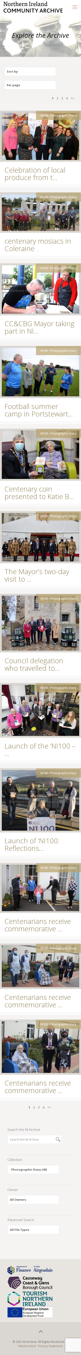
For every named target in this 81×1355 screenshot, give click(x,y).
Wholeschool (27, 1346)
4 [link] (67, 98)
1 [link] (53, 98)
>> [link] (72, 98)
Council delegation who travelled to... (33, 664)
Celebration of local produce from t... (34, 173)
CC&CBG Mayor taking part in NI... (39, 327)
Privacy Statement (50, 1346)
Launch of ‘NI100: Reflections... (31, 844)
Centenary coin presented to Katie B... (39, 492)
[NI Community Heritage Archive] (33, 6)
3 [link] (62, 98)
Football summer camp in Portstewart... (38, 410)
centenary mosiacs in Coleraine (37, 244)
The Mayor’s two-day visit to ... (36, 575)
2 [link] (57, 98)
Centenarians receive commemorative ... (37, 924)
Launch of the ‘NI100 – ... (39, 749)
